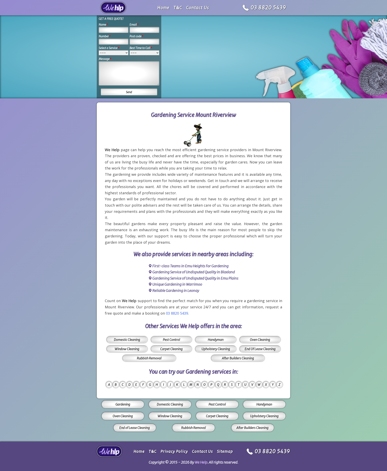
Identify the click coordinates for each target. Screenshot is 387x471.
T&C (178, 7)
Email (134, 24)
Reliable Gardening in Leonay (175, 290)
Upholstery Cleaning (216, 349)
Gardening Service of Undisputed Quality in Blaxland (193, 272)
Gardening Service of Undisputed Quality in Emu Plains (195, 278)
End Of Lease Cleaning (260, 349)
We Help (201, 462)
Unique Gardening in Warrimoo (177, 284)
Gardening (122, 404)
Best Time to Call (141, 48)
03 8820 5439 (268, 7)
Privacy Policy (174, 451)
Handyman (216, 340)
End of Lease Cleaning (134, 428)
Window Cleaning (127, 349)
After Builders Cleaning (238, 358)
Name (103, 24)
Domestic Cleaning (127, 340)
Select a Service (109, 48)
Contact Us (197, 7)
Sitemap (225, 451)
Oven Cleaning (260, 340)
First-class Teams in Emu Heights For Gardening (190, 266)
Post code (136, 36)
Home (163, 7)
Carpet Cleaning (171, 349)
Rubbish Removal (149, 358)
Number (105, 36)
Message (105, 59)
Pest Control (171, 340)
